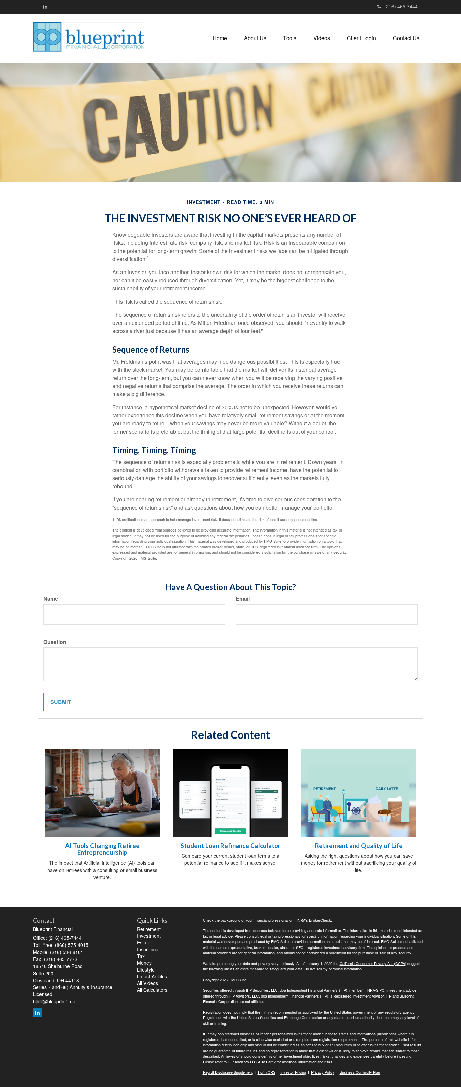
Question (54, 642)
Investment (149, 935)
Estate (144, 942)
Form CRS (266, 1072)
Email (243, 598)
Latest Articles (152, 976)
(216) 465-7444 (401, 6)
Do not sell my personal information (333, 969)
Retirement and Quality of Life (359, 845)
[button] (255, 38)
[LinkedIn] (45, 6)
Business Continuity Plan (360, 1072)
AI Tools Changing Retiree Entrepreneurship (102, 849)
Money (144, 962)
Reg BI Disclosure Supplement (228, 1072)
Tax (141, 956)
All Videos (147, 983)
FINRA (369, 990)
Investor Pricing (293, 1072)
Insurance (147, 949)
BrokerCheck (320, 920)
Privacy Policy (322, 1072)
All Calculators (152, 989)
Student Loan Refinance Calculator (230, 845)
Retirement (149, 929)
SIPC (380, 990)
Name (50, 598)
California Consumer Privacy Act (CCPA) (373, 963)
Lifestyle (146, 969)
